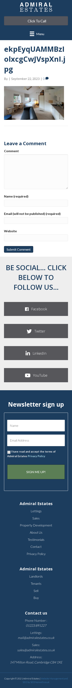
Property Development (36, 525)
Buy (36, 598)
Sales (36, 518)
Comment (11, 151)
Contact (36, 546)
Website (10, 231)
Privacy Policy (36, 456)
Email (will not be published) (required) (32, 213)
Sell (36, 591)
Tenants (36, 583)
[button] (36, 309)
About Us (36, 532)
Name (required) (16, 196)
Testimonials (36, 539)
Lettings (36, 511)
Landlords (36, 576)
